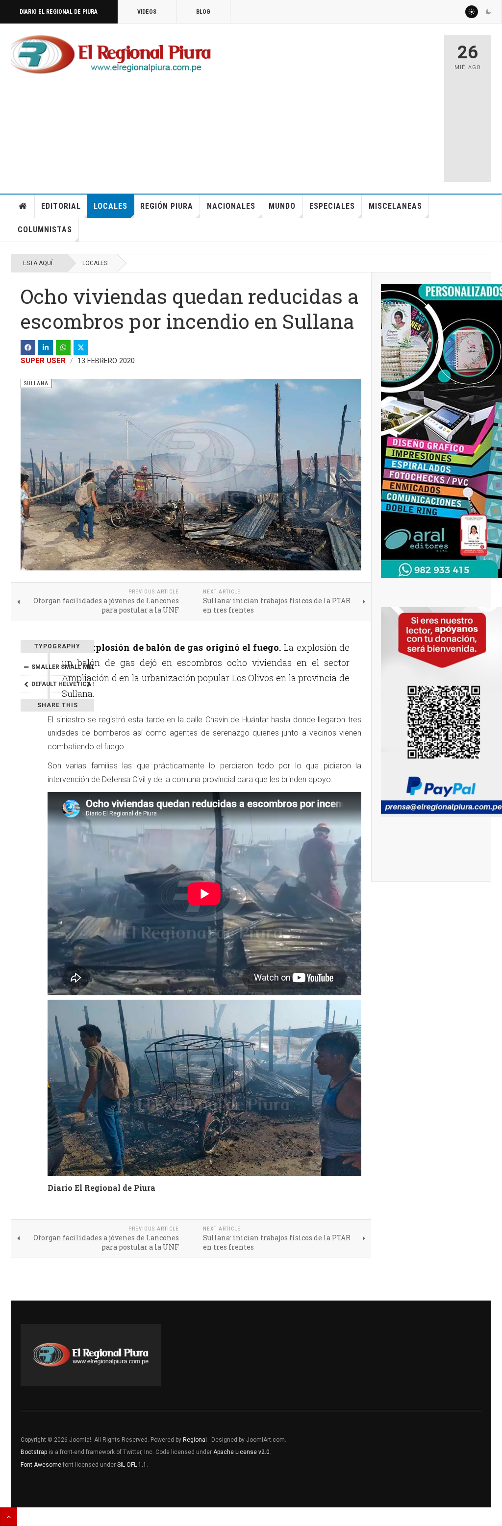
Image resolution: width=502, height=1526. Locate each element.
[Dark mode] (488, 11)
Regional (195, 1439)
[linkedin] (45, 347)
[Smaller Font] (26, 667)
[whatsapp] (63, 347)
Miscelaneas (395, 206)
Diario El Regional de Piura (59, 11)
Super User (43, 360)
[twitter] (81, 347)
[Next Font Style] (88, 684)
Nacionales (231, 206)
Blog (203, 11)
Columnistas (45, 229)
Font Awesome (41, 1464)
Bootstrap (34, 1452)
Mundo (282, 206)
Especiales (332, 206)
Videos (146, 11)
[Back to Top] (8, 1516)
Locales (110, 206)
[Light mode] (471, 11)
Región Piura (166, 206)
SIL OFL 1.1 (132, 1464)
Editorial (61, 206)
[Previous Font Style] (26, 684)
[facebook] (28, 347)
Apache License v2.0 (241, 1452)
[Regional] (111, 54)
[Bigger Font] (88, 667)
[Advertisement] (356, 103)
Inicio (23, 206)
